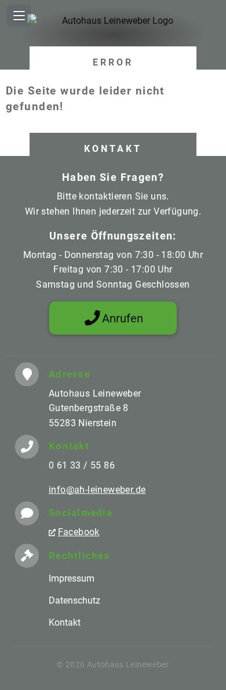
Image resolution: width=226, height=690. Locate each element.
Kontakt (65, 622)
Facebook (79, 532)
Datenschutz (74, 600)
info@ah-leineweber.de (97, 489)
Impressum (71, 578)
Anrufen (122, 318)
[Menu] (19, 16)
